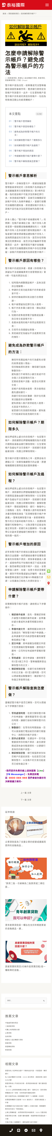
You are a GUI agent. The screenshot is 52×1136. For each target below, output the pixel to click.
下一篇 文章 (26, 800)
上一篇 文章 (26, 793)
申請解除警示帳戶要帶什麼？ (28, 156)
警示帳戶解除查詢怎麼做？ (27, 161)
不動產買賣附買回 (11, 1023)
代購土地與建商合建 (12, 1030)
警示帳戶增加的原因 (24, 150)
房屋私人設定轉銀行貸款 (27, 78)
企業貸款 (8, 1033)
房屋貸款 (41, 78)
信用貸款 (8, 1036)
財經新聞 (8, 1050)
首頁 (4, 14)
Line (40, 770)
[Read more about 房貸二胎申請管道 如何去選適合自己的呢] (26, 868)
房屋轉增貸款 (10, 80)
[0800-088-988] (11, 1130)
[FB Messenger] (26, 1130)
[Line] (18, 1130)
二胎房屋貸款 (11, 78)
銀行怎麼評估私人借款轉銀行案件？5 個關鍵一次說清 (24, 1096)
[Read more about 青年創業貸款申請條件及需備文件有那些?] (26, 910)
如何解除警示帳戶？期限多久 (28, 140)
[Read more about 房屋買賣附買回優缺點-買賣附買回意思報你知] (26, 951)
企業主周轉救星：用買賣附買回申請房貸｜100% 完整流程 (26, 1112)
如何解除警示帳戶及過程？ (27, 145)
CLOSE (39, 114)
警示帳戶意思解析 (22, 121)
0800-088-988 (18, 777)
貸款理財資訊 (13, 14)
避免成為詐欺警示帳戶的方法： (27, 133)
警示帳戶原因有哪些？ (25, 126)
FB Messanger (15, 774)
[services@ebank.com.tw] (33, 1130)
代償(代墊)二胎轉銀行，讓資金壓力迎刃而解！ (22, 1122)
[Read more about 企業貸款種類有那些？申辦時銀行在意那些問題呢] (26, 826)
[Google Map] (41, 1130)
